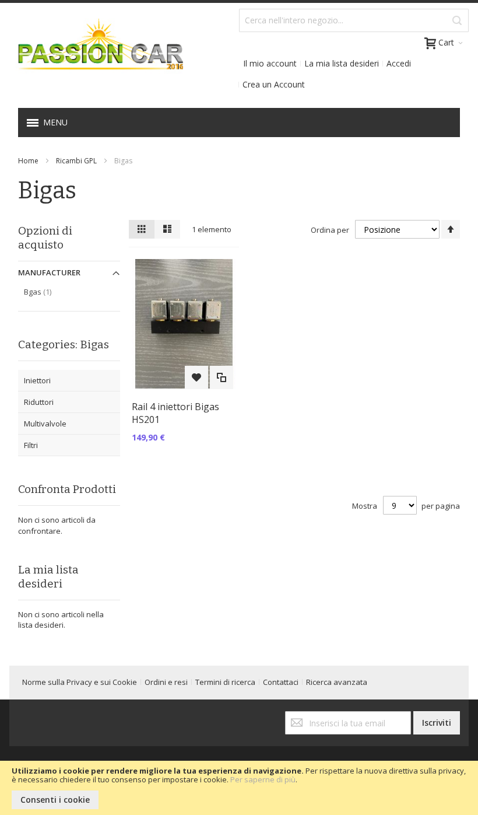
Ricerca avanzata (336, 682)
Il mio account (270, 63)
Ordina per (330, 230)
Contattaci (280, 682)
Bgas (50, 291)
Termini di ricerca (225, 682)
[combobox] (354, 20)
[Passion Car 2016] (96, 52)
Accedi (398, 63)
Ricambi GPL (76, 161)
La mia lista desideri (341, 63)
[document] (239, 788)
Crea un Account (273, 84)
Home (28, 161)
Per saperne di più (263, 779)
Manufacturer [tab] (49, 272)
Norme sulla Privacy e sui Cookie (79, 682)
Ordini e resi (166, 682)
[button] (196, 377)
